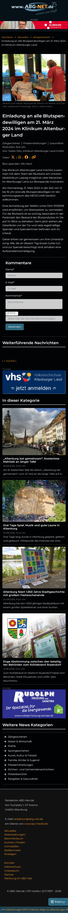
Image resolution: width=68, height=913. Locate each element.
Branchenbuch (13, 838)
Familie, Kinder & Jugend (23, 760)
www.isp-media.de (36, 823)
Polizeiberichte (17, 774)
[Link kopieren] (34, 157)
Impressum (11, 870)
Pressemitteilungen (20, 764)
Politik (12, 746)
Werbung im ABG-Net (18, 878)
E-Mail (10, 282)
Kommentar (14, 295)
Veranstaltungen (14, 834)
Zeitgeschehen (41, 37)
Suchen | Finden (14, 842)
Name (10, 269)
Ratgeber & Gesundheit (23, 778)
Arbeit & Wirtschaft (20, 741)
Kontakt (9, 862)
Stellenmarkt (12, 850)
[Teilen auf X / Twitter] (12, 157)
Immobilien (11, 846)
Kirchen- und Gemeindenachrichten (31, 769)
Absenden (14, 326)
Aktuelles (23, 37)
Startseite (7, 37)
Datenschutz (12, 866)
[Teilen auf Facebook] (26, 157)
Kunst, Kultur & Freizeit (22, 755)
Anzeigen (10, 854)
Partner (9, 874)
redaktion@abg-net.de (28, 819)
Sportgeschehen (18, 750)
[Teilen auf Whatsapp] (19, 157)
